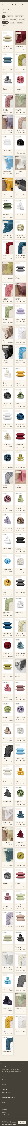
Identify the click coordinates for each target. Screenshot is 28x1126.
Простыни (5, 19)
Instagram (4, 1109)
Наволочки (21, 19)
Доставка (4, 1089)
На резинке (13, 19)
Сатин (4, 25)
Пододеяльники (19, 16)
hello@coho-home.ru (7, 1114)
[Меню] (3, 4)
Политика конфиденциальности (9, 1124)
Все (3, 16)
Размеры (4, 1084)
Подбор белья (5, 1082)
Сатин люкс (20, 22)
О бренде (4, 1087)
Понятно (22, 1122)
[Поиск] (23, 4)
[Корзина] (25, 4)
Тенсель (12, 22)
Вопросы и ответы (6, 1094)
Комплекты (10, 16)
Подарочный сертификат (8, 1097)
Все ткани (5, 22)
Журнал (4, 1100)
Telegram (4, 1112)
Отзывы (4, 1102)
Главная (4, 9)
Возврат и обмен (6, 1092)
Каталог (4, 1079)
